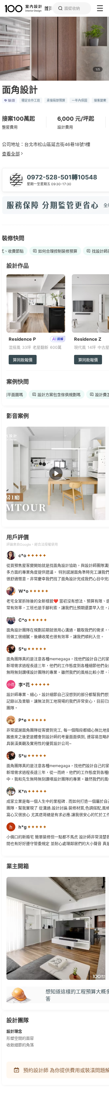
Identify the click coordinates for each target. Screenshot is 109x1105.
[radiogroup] (36, 555)
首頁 (48, 8)
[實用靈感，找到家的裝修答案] (21, 8)
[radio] (29, 555)
